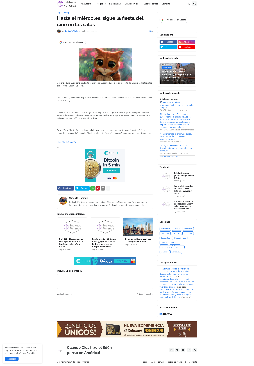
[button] (189, 3)
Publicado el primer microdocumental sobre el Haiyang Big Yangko (177, 105)
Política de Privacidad (176, 362)
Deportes (176, 233)
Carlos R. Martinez (78, 198)
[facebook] (171, 350)
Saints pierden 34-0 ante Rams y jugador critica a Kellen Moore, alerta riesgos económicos (104, 243)
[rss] (194, 350)
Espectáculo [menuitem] (115, 4)
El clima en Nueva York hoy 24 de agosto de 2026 (138, 240)
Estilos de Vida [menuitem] (131, 4)
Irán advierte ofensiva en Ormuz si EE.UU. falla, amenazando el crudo (183, 189)
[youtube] (183, 350)
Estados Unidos (180, 238)
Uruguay (164, 252)
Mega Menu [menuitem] (85, 4)
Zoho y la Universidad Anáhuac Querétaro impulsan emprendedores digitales (176, 148)
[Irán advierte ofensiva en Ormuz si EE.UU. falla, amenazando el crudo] (166, 189)
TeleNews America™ (81, 362)
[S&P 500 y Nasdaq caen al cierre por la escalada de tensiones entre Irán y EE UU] (72, 227)
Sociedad (179, 247)
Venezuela (176, 252)
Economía (188, 233)
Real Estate (175, 243)
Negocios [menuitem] (101, 4)
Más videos (175, 157)
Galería (164, 243)
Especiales (165, 238)
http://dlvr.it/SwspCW (66, 142)
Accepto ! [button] (12, 359)
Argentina (188, 229)
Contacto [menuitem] (166, 4)
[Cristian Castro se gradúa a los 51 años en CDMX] (166, 176)
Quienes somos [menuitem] (151, 4)
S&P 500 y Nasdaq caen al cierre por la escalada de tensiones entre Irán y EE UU (71, 243)
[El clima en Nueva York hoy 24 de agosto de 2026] (138, 227)
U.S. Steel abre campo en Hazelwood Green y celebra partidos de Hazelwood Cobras (183, 205)
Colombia (165, 233)
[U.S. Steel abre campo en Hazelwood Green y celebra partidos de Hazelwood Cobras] (166, 204)
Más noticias (165, 157)
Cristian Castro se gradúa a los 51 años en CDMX (184, 175)
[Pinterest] (98, 188)
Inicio (145, 362)
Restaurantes (166, 247)
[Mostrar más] (108, 188)
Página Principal (64, 13)
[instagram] (189, 350)
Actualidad (165, 229)
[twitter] (177, 350)
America (177, 229)
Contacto (193, 362)
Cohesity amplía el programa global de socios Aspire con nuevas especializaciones (176, 136)
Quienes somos (157, 362)
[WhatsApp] (92, 188)
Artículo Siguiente (144, 294)
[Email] (103, 188)
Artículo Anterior (65, 294)
